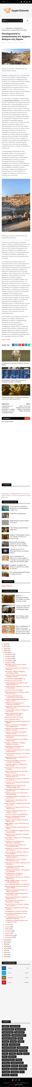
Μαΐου (7, 929)
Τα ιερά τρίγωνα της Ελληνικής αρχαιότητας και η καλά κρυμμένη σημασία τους (19, 508)
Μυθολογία (6, 1063)
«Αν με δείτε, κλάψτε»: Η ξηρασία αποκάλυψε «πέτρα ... (15, 672)
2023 (5, 650)
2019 (5, 944)
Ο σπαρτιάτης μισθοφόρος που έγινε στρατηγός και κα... (16, 914)
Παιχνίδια (14, 1065)
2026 (5, 644)
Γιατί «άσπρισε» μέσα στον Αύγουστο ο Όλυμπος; (17, 668)
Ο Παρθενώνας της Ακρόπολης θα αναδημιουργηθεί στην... (15, 786)
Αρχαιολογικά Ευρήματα (18, 1035)
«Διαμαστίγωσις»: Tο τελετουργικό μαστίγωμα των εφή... (15, 859)
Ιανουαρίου (8, 937)
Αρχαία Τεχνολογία (8, 1029)
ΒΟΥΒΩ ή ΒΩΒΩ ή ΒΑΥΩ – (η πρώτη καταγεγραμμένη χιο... (16, 881)
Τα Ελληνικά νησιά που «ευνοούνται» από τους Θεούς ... (16, 793)
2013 (5, 957)
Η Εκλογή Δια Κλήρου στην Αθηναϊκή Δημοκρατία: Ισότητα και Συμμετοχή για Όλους (16, 398)
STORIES (13, 1075)
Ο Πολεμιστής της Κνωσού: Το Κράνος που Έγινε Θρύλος (15, 364)
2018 (5, 946)
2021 (5, 940)
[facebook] (21, 2)
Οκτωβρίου (8, 658)
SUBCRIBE (26, 982)
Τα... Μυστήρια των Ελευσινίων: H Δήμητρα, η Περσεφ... (15, 917)
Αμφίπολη (5, 1026)
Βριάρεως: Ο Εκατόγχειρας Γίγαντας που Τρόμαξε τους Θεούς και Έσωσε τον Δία (20, 536)
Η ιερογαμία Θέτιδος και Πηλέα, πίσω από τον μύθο (16, 764)
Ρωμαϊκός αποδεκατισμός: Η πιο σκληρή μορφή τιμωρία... (17, 750)
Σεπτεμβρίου (9, 660)
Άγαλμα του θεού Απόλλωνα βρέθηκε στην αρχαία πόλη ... (16, 725)
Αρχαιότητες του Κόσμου (9, 1038)
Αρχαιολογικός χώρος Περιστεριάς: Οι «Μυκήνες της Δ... (16, 757)
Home (3, 28)
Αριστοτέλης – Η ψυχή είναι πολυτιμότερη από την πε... (17, 838)
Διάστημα (5, 1041)
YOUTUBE (10, 982)
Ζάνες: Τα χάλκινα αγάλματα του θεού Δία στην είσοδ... (17, 804)
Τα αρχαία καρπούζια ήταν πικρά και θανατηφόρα (16, 736)
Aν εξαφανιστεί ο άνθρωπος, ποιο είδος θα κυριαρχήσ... (17, 687)
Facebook (26, 493)
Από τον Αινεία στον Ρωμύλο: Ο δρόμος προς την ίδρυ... (17, 904)
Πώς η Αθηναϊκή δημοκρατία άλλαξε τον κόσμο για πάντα (20, 573)
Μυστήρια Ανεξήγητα (17, 1063)
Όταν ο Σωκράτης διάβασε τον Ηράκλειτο (17, 884)
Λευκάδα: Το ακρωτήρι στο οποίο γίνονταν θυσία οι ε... (15, 775)
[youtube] (26, 2)
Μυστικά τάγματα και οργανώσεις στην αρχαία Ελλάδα (17, 887)
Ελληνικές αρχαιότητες (9, 1047)
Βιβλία (20, 1038)
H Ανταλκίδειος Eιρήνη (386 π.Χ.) (15, 678)
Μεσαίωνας (12, 1056)
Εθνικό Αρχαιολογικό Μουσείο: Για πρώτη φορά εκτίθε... (15, 845)
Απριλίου (8, 931)
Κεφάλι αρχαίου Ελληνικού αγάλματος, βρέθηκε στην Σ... (16, 897)
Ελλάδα (5, 1044)
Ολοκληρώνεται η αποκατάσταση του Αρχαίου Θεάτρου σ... (16, 856)
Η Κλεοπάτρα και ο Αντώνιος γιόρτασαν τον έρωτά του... (17, 779)
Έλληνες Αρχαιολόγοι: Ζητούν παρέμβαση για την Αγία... (14, 714)
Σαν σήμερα (23, 1069)
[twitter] (24, 2)
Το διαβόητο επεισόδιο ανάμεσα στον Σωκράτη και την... (16, 921)
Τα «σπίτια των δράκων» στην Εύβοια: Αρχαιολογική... (16, 739)
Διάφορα (21, 1041)
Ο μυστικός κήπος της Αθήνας (14, 690)
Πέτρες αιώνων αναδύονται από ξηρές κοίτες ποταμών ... (16, 772)
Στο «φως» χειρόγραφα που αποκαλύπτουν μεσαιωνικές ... (15, 696)
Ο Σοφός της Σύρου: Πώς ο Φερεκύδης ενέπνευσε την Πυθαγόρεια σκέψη (23, 607)
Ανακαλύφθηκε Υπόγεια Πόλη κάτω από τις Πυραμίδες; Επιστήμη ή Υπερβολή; (14, 381)
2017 (5, 948)
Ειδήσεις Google (11, 495)
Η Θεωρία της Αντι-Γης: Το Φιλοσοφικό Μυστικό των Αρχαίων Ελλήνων (19, 550)
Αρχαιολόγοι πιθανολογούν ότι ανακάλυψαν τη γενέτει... (14, 747)
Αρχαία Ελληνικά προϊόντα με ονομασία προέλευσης (17, 877)
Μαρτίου (8, 933)
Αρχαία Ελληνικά (7, 586)
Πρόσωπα (14, 1069)
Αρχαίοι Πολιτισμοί (7, 1032)
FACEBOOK (10, 968)
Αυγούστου (8, 662)
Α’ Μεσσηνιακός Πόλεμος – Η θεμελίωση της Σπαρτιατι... (17, 870)
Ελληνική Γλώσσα (22, 1047)
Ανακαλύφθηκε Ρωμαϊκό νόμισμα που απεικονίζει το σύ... (16, 894)
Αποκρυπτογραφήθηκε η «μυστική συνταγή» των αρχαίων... (15, 761)
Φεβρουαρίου (9, 935)
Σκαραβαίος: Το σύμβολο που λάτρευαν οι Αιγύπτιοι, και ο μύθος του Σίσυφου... (19, 566)
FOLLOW (26, 972)
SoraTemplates (13, 1082)
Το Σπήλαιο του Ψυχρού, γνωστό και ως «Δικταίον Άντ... (17, 807)
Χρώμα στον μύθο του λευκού (14, 717)
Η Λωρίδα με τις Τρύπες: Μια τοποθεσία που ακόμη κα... (17, 849)
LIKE (27, 968)
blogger (27, 418)
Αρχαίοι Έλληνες (20, 1029)
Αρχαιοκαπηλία (19, 1032)
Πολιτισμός (6, 1069)
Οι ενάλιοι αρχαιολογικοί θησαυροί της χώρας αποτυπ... (16, 700)
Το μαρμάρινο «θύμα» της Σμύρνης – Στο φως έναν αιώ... (17, 797)
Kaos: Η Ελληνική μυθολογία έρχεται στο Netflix (17, 722)
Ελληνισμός (23, 1050)
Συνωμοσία (6, 1072)
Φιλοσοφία (5, 1075)
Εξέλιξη (5, 1053)
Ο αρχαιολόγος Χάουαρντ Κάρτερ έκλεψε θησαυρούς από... (17, 707)
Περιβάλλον (23, 1065)
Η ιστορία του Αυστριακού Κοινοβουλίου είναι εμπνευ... (17, 782)
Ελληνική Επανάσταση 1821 (10, 1050)
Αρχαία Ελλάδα (15, 1026)
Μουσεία (19, 1059)
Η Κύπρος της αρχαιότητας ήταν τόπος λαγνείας (16, 908)
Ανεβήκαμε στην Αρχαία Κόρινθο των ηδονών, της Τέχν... (16, 729)
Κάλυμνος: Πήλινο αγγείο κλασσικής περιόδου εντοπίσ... (16, 675)
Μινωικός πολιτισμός (8, 1059)
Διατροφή (13, 1041)
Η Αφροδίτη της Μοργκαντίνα (18, 513)
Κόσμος (26, 1053)
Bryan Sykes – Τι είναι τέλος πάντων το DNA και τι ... (17, 824)
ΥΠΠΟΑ (8, 339)
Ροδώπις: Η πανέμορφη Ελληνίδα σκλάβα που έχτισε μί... (15, 817)
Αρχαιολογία (9, 28)
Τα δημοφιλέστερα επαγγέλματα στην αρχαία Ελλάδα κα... (16, 683)
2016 (5, 950)
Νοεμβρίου (8, 656)
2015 (5, 952)
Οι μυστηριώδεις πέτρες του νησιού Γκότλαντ (15, 768)
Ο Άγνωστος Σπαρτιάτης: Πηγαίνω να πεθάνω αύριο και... (16, 890)
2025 (5, 646)
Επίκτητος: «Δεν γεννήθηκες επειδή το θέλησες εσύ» (16, 820)
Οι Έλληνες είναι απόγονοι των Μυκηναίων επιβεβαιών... (14, 842)
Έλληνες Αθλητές (14, 1044)
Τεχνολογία (15, 1072)
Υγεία (22, 1072)
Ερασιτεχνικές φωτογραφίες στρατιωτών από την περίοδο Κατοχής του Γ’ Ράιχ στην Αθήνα (19, 543)
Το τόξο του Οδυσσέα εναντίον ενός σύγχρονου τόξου (15, 811)
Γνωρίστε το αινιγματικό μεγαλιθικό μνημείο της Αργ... (15, 732)
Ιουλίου (7, 925)
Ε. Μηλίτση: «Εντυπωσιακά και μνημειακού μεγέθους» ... (14, 703)
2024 (6, 648)
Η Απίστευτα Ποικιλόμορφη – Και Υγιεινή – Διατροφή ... (17, 754)
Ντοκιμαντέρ (6, 1065)
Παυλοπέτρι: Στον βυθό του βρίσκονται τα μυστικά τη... (17, 863)
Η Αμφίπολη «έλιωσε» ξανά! (13, 681)
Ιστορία (19, 1053)
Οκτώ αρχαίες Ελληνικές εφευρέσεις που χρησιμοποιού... (17, 789)
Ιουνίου (7, 927)
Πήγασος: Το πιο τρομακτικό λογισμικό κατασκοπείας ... (17, 834)
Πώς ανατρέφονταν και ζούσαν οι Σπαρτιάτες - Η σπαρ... (15, 901)
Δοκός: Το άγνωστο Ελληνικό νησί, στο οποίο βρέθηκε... (17, 852)
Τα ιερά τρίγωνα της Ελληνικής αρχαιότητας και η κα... (14, 867)
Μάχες (4, 1056)
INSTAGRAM (10, 977)
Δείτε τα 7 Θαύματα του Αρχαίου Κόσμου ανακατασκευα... (17, 831)
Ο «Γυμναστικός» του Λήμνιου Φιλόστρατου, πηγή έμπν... (14, 874)
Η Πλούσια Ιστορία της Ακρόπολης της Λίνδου (16, 827)
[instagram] (29, 2)
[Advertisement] (16, 465)
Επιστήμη (12, 1053)
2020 (5, 942)
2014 (5, 954)
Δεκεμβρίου (9, 654)
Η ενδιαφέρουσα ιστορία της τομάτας (16, 911)
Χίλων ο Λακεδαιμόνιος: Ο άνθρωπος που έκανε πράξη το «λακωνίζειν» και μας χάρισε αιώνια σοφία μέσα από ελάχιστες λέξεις (19, 559)
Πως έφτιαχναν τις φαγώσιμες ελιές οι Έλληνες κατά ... (16, 800)
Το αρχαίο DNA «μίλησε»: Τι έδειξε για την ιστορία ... (16, 710)
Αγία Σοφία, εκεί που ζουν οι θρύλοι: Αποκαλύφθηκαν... (16, 665)
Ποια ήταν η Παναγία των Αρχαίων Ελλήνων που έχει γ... (15, 743)
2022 (5, 652)
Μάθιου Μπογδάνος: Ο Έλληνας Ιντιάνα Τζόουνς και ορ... (17, 692)
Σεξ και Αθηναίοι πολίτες (12, 719)
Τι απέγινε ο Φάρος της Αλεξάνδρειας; (16, 814)
